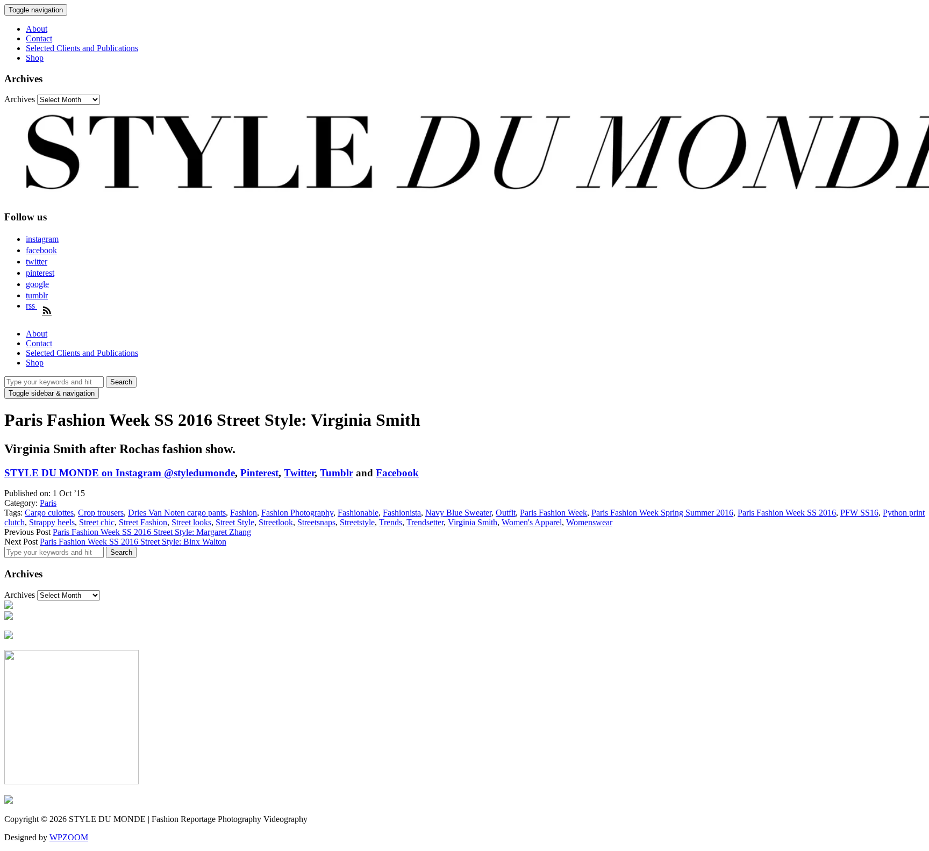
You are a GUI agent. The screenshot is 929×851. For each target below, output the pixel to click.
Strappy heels (52, 522)
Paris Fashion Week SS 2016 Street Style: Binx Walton (133, 541)
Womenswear (589, 522)
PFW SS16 (859, 512)
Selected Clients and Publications (82, 48)
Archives (19, 99)
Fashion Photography (297, 512)
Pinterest (259, 472)
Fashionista (402, 512)
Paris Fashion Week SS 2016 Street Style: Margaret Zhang (152, 532)
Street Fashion (143, 522)
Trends (390, 522)
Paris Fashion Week (553, 512)
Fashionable (358, 512)
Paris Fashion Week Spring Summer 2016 (662, 512)
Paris (48, 502)
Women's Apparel (532, 522)
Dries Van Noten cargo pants (177, 512)
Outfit (506, 512)
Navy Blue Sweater (458, 512)
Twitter (299, 472)
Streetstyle (357, 522)
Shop (35, 57)
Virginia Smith (472, 522)
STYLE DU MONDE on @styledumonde (119, 472)
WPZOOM (68, 837)
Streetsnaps (316, 522)
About (36, 28)
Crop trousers (101, 512)
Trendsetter (425, 522)
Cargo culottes (49, 512)
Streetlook (276, 522)
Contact (39, 38)
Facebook (397, 472)
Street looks (191, 522)
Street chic (97, 522)
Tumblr (336, 472)
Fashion (243, 512)
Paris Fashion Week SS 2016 (787, 512)
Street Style (235, 522)
